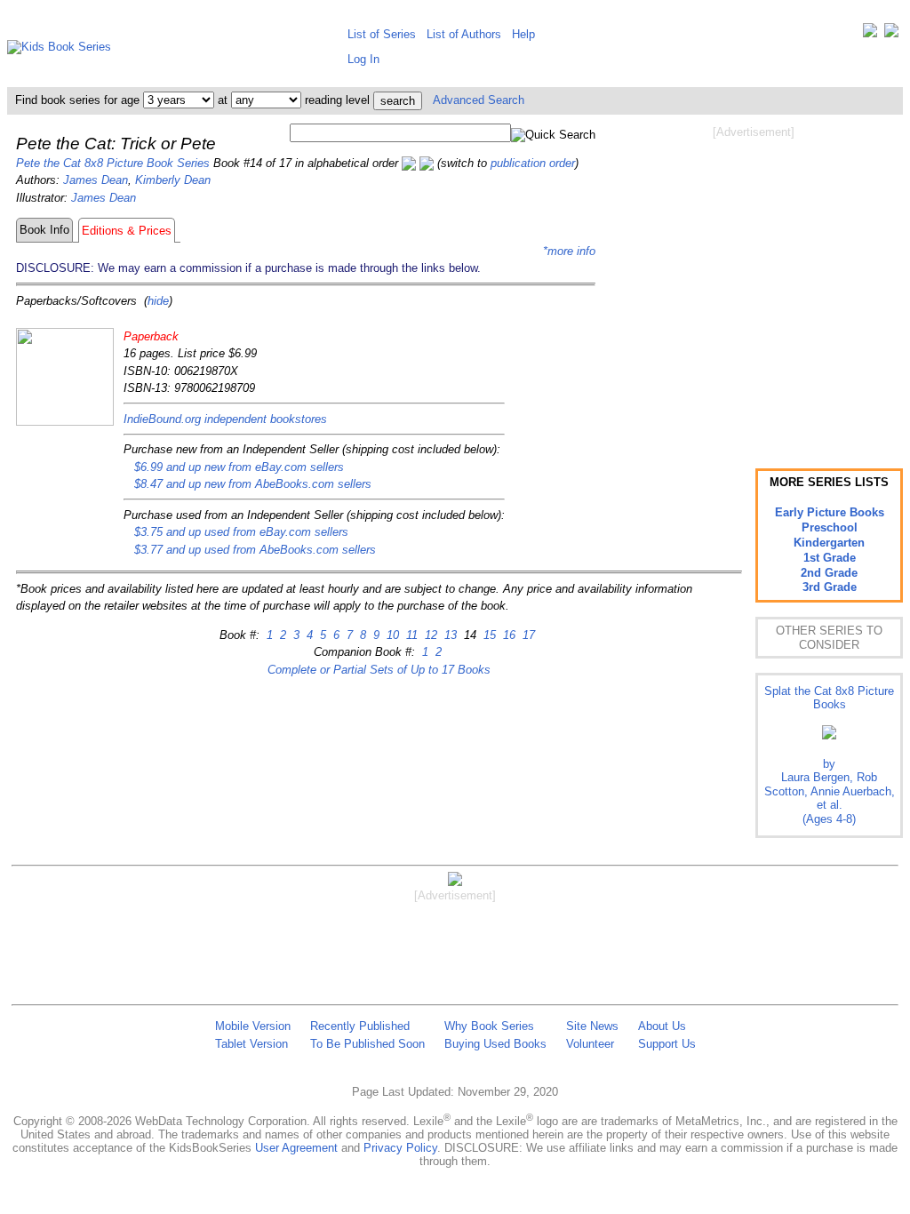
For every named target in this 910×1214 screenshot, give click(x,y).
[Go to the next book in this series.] (426, 163)
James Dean (95, 180)
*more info (569, 251)
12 (429, 635)
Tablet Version (251, 1043)
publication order (533, 163)
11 (410, 635)
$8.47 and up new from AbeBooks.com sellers (252, 484)
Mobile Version (253, 1026)
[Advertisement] (753, 282)
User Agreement (296, 1147)
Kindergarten (829, 542)
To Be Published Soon (367, 1043)
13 (449, 635)
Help (523, 34)
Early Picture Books (829, 512)
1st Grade (829, 557)
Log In (363, 59)
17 (527, 635)
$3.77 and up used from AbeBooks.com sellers (255, 549)
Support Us (667, 1043)
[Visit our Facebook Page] (891, 34)
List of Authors (464, 34)
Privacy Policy (400, 1147)
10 (391, 635)
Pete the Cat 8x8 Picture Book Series (113, 163)
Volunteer (590, 1043)
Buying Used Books (495, 1043)
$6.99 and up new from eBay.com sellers (239, 467)
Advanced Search (478, 100)
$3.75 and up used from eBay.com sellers (241, 532)
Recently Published (360, 1026)
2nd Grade (829, 572)
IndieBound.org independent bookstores (225, 419)
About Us (662, 1026)
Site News (592, 1026)
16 (507, 635)
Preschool (830, 527)
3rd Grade (829, 587)
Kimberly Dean (173, 180)
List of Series (381, 34)
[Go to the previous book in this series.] (409, 163)
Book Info (44, 229)
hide (158, 300)
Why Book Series (489, 1026)
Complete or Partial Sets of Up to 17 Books (379, 669)
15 (488, 635)
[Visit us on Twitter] (870, 34)
